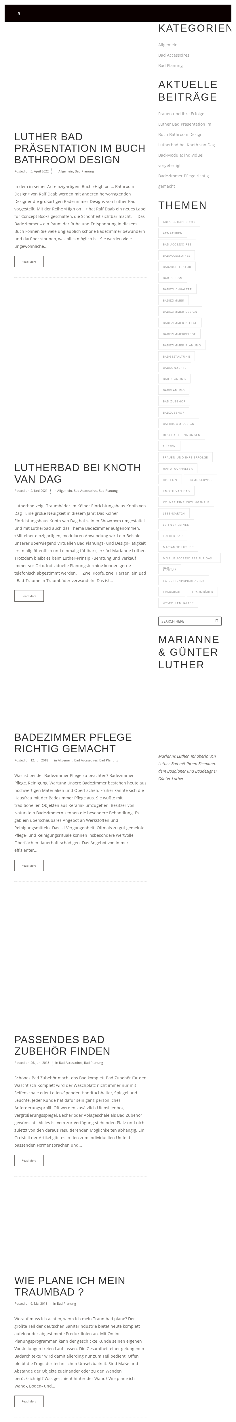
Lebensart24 (174, 513)
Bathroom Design (179, 424)
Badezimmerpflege (179, 334)
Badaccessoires (176, 256)
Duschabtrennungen (182, 435)
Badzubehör (173, 412)
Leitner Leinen (176, 525)
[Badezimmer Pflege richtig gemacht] (80, 671)
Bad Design (172, 278)
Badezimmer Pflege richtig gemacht (73, 743)
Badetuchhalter (177, 289)
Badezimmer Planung (182, 345)
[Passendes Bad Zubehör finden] (80, 958)
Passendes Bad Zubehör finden (62, 1045)
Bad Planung (84, 171)
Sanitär (169, 569)
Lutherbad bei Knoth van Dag (77, 473)
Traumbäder (202, 592)
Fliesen (169, 446)
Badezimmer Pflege (180, 323)
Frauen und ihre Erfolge (185, 457)
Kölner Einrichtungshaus (186, 502)
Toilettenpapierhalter (183, 581)
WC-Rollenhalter (178, 603)
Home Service (200, 480)
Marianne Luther (178, 547)
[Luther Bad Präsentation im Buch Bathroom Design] (80, 71)
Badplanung (174, 390)
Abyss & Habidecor (179, 222)
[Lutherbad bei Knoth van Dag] (80, 370)
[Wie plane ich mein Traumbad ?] (80, 1225)
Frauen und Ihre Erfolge (181, 113)
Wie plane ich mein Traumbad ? (69, 1286)
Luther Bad (173, 536)
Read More (29, 262)
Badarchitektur (177, 267)
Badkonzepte (174, 368)
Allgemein (65, 171)
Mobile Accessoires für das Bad (187, 559)
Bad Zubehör (174, 401)
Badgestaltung (176, 356)
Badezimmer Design (180, 312)
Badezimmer (173, 300)
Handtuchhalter (178, 469)
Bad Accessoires (85, 490)
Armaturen (173, 233)
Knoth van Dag (176, 491)
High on (170, 480)
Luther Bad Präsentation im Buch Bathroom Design (80, 148)
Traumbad (171, 592)
